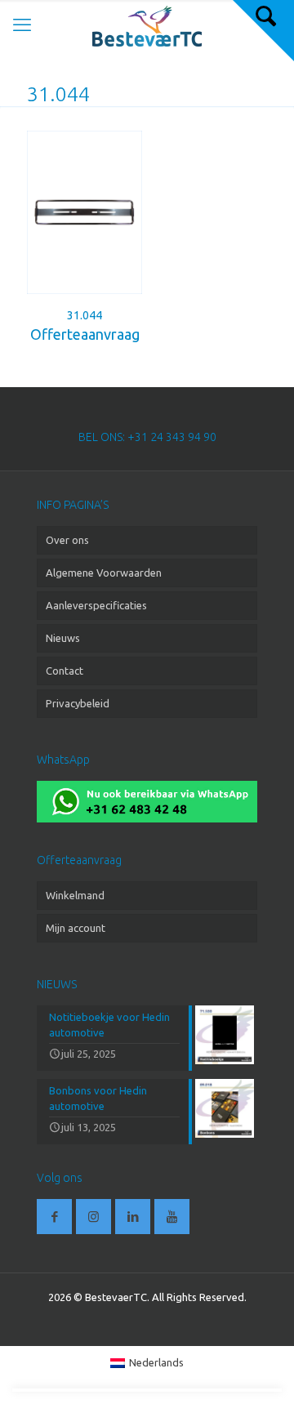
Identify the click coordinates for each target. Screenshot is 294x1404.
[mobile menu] (22, 24)
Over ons (67, 540)
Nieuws (63, 638)
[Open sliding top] (263, 30)
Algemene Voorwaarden (104, 572)
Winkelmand (75, 895)
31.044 (84, 315)
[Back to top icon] (260, 1370)
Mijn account (75, 928)
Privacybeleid (77, 703)
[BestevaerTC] (147, 24)
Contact (64, 670)
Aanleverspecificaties (96, 605)
